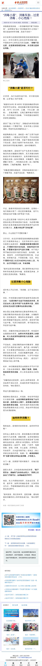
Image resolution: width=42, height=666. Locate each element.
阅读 (21, 665)
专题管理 (21, 8)
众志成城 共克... (11, 621)
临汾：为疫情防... (30, 635)
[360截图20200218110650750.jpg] (21, 65)
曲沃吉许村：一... (30, 649)
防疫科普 (8, 10)
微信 (36, 665)
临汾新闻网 (12, 8)
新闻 (5, 665)
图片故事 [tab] (15, 605)
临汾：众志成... (11, 649)
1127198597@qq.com (24, 657)
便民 (28, 665)
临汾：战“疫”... (11, 635)
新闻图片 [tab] (6, 605)
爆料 (13, 665)
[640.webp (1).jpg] (21, 190)
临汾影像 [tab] (24, 605)
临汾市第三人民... (30, 621)
